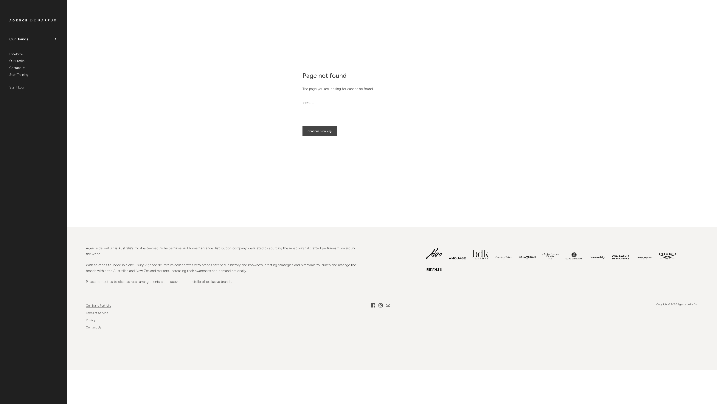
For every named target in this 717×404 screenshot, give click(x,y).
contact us (105, 282)
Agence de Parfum (688, 304)
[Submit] (480, 102)
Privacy (90, 320)
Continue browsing (320, 131)
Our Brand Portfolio (98, 305)
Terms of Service (97, 313)
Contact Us (93, 327)
